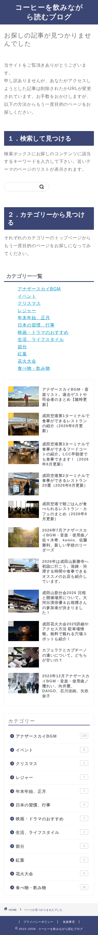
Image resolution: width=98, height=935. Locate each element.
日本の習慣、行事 (36, 325)
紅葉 (22, 354)
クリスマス (29, 303)
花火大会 (27, 361)
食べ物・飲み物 (34, 368)
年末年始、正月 (34, 317)
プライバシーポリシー (38, 921)
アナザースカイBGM (39, 289)
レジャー (27, 310)
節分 (22, 346)
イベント (27, 296)
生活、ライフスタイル (41, 339)
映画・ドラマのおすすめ (43, 332)
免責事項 (69, 921)
